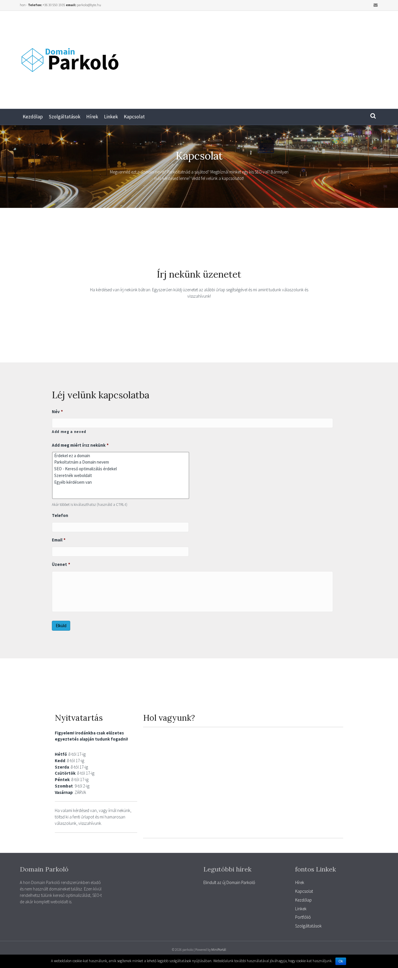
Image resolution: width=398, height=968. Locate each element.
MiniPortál (218, 949)
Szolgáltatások (64, 116)
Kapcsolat (134, 116)
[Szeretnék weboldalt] (120, 475)
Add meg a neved (69, 431)
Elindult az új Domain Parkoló (229, 882)
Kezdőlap (33, 116)
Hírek (92, 116)
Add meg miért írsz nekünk (80, 445)
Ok (341, 961)
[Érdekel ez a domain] (120, 455)
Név (57, 411)
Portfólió (303, 917)
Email (59, 540)
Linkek (111, 116)
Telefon (60, 515)
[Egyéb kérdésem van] (120, 482)
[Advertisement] (298, 57)
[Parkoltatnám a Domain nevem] (120, 462)
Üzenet (61, 564)
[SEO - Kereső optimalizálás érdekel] (120, 468)
